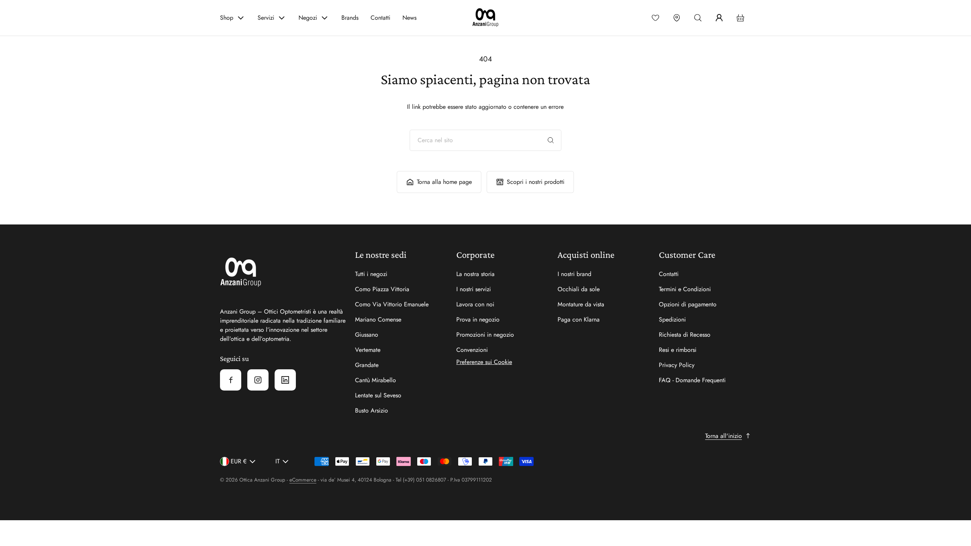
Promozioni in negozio (485, 334)
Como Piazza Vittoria (382, 289)
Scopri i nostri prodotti (535, 181)
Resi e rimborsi (677, 349)
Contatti (380, 17)
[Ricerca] (550, 140)
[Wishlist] (655, 17)
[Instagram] (258, 380)
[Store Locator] (676, 17)
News (409, 17)
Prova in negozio (478, 319)
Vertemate (367, 349)
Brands (349, 17)
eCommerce (302, 479)
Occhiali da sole (579, 289)
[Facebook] (230, 380)
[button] (698, 17)
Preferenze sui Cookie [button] (484, 362)
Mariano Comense (378, 319)
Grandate (367, 365)
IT (277, 461)
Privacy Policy (676, 365)
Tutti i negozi (371, 274)
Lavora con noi (475, 304)
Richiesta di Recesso (684, 334)
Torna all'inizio (723, 435)
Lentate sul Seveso (378, 395)
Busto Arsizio (371, 410)
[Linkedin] (285, 380)
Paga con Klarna (579, 319)
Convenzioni (472, 349)
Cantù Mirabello (375, 380)
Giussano (366, 334)
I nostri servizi (473, 289)
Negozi (308, 17)
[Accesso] (719, 17)
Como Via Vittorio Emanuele (392, 304)
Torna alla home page (444, 181)
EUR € (239, 461)
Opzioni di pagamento (687, 304)
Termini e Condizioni (685, 289)
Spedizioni (672, 319)
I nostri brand (574, 274)
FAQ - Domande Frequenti (692, 380)
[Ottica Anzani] (485, 18)
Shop (226, 17)
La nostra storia (475, 274)
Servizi (266, 17)
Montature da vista (581, 304)
